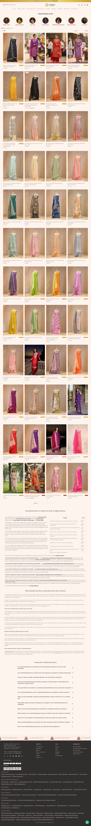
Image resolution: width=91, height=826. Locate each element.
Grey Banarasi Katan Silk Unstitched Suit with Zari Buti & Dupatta (31, 418)
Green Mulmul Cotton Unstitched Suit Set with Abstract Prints (55, 144)
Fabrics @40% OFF (31, 8)
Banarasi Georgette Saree (71, 815)
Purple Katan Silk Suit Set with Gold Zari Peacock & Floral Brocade (31, 457)
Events (38, 753)
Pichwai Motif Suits (6, 789)
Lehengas (53, 8)
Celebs (19, 8)
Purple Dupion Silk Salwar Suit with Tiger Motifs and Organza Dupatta (74, 418)
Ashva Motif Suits (27, 789)
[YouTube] (16, 756)
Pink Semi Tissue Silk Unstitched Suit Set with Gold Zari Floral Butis (76, 184)
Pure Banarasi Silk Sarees (71, 817)
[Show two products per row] (2, 30)
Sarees (23, 8)
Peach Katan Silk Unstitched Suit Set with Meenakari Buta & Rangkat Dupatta (32, 496)
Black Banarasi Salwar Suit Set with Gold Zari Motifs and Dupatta (9, 66)
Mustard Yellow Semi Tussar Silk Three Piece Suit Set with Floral (77, 222)
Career (38, 755)
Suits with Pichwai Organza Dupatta (67, 794)
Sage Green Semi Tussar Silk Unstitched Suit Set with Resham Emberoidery (12, 184)
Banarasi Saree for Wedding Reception (31, 817)
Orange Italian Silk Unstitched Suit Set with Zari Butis (75, 378)
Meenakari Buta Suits (6, 784)
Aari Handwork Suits (78, 781)
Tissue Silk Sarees (49, 815)
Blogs (37, 750)
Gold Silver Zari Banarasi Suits (41, 781)
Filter (87, 30)
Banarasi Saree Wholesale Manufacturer (42, 819)
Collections (59, 8)
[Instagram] (10, 756)
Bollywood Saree (59, 815)
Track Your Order (40, 752)
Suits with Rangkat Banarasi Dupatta (10, 794)
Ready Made (67, 8)
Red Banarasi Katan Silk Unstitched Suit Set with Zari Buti (9, 457)
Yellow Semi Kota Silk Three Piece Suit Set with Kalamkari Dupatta (55, 261)
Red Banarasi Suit (5, 805)
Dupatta (48, 8)
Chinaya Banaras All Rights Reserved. (46, 822)
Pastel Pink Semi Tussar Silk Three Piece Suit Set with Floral (53, 496)
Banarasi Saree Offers (19, 813)
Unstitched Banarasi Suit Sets (9, 800)
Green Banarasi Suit (40, 805)
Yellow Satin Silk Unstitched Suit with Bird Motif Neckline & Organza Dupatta (10, 105)
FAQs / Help (76, 753)
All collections (59, 755)
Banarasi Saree (72, 813)
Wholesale (39, 748)
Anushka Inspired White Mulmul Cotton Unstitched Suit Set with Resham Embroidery (9, 145)
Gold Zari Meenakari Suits (25, 781)
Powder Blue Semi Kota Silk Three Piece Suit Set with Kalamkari (76, 261)
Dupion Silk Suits (53, 774)
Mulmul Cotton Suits (17, 776)
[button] (25, 814)
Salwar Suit (29, 815)
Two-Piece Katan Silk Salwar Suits (26, 800)
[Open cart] (87, 5)
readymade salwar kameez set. (34, 596)
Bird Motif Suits (57, 789)
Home (2, 28)
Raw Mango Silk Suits (22, 774)
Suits (56, 748)
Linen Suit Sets (83, 774)
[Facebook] (4, 756)
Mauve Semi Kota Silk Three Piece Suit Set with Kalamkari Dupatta (33, 261)
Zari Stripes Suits (67, 781)
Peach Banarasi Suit (62, 805)
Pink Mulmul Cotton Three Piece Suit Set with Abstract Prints (76, 144)
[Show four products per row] (4, 30)
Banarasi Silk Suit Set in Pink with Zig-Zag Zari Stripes (74, 457)
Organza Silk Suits (42, 774)
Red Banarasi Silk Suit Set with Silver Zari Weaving (32, 378)
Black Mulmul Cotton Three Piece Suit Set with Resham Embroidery (76, 104)
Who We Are (39, 746)
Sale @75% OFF (74, 8)
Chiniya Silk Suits (63, 774)
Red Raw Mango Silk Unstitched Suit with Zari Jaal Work (53, 66)
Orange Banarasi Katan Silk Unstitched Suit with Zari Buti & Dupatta (52, 105)
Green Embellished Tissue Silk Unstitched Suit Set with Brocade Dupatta (52, 418)
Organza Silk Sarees (38, 815)
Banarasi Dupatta (48, 813)
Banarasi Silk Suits (73, 774)
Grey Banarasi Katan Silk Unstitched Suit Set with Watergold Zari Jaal (74, 338)
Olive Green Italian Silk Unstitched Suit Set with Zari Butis (9, 338)
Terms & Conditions (78, 752)
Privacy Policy (76, 750)
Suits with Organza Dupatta (29, 794)
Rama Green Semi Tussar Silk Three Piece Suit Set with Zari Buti (12, 222)
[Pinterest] (13, 756)
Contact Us (39, 757)
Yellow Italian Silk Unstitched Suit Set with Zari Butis (53, 299)
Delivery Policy (77, 746)
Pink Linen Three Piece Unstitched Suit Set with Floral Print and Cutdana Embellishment (52, 338)
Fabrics (57, 753)
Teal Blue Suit (15, 807)
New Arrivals (40, 813)
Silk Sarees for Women (7, 813)
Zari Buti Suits (13, 781)
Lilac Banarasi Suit (51, 805)
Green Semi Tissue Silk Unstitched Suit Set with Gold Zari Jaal (33, 338)
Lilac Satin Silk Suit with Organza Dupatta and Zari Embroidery (74, 66)
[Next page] (55, 502)
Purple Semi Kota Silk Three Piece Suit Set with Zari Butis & (12, 299)
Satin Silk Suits (33, 774)
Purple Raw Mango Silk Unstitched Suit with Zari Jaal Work (31, 66)
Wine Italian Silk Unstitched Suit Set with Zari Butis (10, 418)
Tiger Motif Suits (47, 789)
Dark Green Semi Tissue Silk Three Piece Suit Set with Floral (34, 222)
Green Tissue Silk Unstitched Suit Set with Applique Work (54, 184)
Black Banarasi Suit (28, 805)
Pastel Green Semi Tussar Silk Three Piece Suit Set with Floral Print (12, 261)
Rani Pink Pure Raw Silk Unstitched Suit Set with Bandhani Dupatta (75, 496)
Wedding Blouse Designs (61, 813)
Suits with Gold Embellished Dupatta (47, 794)
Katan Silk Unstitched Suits (8, 774)
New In (14, 8)
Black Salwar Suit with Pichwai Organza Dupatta (61, 542)
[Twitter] (7, 756)
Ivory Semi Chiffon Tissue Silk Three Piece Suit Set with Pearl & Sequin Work (33, 184)
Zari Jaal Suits (5, 781)
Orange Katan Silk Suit (74, 805)
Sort (77, 30)
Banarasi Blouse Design (48, 817)
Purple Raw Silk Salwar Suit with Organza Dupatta (52, 457)
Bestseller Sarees (30, 813)
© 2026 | (37, 822)
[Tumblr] (21, 756)
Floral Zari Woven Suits (56, 781)
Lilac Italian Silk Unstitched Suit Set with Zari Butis (74, 299)
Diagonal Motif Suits (67, 789)
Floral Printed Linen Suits (80, 789)
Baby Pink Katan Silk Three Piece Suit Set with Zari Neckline (11, 378)
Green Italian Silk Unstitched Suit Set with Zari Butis (31, 299)
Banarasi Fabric (60, 817)
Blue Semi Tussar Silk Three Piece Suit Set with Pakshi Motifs (55, 222)
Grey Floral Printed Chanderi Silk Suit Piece (10, 496)
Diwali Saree (81, 813)
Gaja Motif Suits (37, 789)
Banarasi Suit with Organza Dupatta (46, 800)
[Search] (84, 5)
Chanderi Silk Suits (6, 776)
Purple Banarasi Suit (17, 805)
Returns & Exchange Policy (80, 748)
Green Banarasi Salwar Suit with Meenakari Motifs (61, 546)
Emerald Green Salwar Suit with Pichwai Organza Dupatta (63, 531)
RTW (56, 750)
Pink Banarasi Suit (6, 807)
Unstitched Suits (40, 8)
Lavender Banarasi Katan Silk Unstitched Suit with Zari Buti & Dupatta (52, 378)
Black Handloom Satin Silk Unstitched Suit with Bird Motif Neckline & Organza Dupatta (32, 105)
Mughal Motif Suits (17, 789)
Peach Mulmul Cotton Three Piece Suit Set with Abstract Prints (33, 144)
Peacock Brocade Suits (19, 784)
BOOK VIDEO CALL (11, 4)
